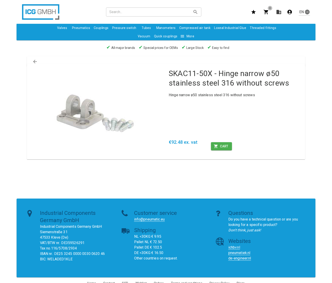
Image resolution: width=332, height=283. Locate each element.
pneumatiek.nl (239, 253)
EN (301, 12)
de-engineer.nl (239, 258)
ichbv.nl (234, 247)
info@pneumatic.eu (149, 219)
